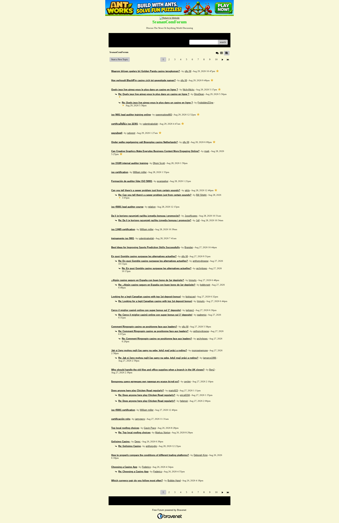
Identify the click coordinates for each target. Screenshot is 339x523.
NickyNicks (188, 89)
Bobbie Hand (174, 480)
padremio (201, 314)
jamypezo (140, 419)
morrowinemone (200, 350)
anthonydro (151, 446)
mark (206, 151)
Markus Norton (162, 432)
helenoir (184, 401)
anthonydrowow (200, 261)
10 (216, 59)
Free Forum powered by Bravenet (169, 510)
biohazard (190, 296)
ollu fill (188, 71)
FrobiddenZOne (205, 102)
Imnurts (193, 280)
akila (187, 190)
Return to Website (119, 37)
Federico (146, 467)
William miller (140, 172)
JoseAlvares (191, 215)
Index (134, 37)
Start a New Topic (119, 59)
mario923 (173, 390)
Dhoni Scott (159, 163)
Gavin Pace (150, 428)
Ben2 (212, 369)
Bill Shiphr (201, 195)
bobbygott (205, 284)
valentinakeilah (150, 123)
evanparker (162, 181)
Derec (138, 441)
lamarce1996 (209, 358)
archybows (201, 268)
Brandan (189, 247)
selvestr (131, 133)
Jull (198, 220)
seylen (187, 381)
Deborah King (200, 455)
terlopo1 (190, 310)
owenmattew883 (164, 114)
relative (152, 206)
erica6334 (185, 395)
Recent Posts (117, 41)
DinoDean (199, 94)
